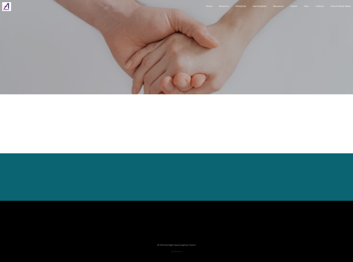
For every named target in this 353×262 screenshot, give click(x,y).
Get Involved (259, 6)
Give (306, 6)
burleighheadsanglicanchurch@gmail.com (117, 231)
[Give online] (235, 216)
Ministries (241, 6)
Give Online (235, 231)
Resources (278, 6)
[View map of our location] (196, 216)
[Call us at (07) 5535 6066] (156, 216)
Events (293, 6)
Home (209, 6)
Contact (319, 6)
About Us (224, 6)
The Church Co (176, 251)
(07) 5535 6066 (156, 231)
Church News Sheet (341, 6)
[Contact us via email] (117, 216)
